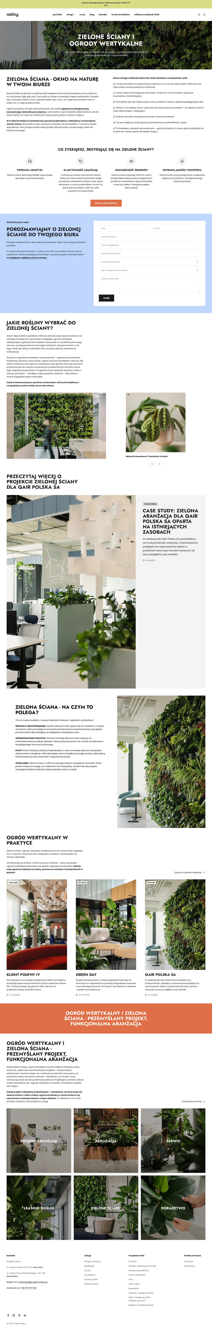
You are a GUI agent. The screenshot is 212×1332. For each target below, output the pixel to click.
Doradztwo (89, 1275)
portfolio (57, 14)
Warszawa (189, 1266)
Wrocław (188, 1261)
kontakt (103, 14)
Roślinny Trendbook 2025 (141, 1305)
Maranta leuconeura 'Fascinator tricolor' (147, 456)
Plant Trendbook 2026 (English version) (139, 1299)
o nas (82, 14)
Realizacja (89, 1266)
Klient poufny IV (23, 974)
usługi (69, 14)
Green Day (86, 974)
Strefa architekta (137, 1275)
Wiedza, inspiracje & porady (142, 1266)
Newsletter (134, 1288)
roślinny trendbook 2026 (146, 14)
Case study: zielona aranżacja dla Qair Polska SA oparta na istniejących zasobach (170, 521)
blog (92, 14)
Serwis (87, 1270)
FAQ (130, 1279)
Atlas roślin (134, 1284)
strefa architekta (120, 14)
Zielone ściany (91, 1284)
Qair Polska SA (160, 974)
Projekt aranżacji (92, 1261)
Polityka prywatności (139, 1270)
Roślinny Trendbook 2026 (141, 1293)
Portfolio (133, 1261)
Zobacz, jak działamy (106, 203)
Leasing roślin (91, 1279)
